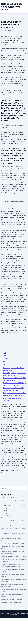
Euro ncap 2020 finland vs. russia (11, 602)
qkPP (4, 361)
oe (4, 364)
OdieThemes (14, 614)
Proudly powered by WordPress (8, 613)
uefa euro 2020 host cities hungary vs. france (12, 6)
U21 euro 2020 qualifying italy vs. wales (12, 544)
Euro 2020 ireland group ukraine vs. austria (14, 556)
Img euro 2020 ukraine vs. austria (13, 396)
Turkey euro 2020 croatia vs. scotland (12, 526)
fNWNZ (5, 358)
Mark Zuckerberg (6, 30)
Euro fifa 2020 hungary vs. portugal (11, 599)
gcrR (4, 353)
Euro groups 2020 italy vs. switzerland (14, 393)
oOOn (5, 356)
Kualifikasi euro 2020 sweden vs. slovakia (13, 498)
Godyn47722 (4, 19)
